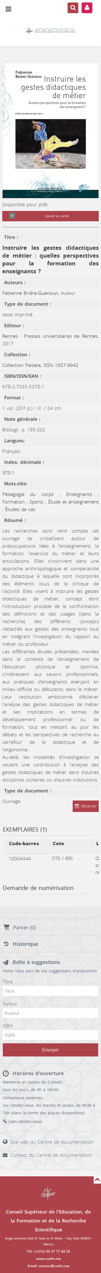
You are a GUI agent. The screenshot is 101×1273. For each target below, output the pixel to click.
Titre (8, 981)
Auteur (10, 1003)
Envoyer (50, 1050)
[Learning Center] (50, 30)
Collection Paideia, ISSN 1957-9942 (40, 365)
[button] (12, 216)
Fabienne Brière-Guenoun (30, 293)
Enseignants (82, 494)
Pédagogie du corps (30, 494)
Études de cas (20, 509)
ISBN (8, 1025)
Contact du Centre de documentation (51, 1155)
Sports (37, 501)
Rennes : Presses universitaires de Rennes (50, 336)
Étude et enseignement (73, 501)
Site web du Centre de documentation (52, 1141)
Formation (14, 501)
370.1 (8, 472)
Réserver (89, 806)
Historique (25, 944)
